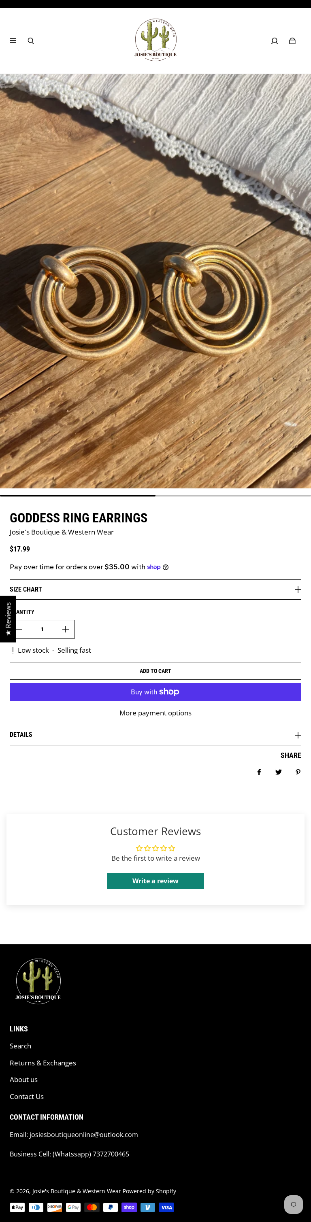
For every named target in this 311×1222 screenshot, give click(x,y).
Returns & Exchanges (43, 1062)
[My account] (274, 41)
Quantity (22, 612)
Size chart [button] (26, 589)
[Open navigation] (19, 41)
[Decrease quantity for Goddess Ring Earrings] (19, 629)
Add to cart (155, 671)
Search (20, 1045)
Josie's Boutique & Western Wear (76, 1191)
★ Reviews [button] (8, 619)
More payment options (155, 712)
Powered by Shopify (149, 1191)
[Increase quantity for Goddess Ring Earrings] (66, 629)
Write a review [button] (155, 880)
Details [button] (21, 734)
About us (24, 1079)
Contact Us (27, 1096)
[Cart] (292, 41)
